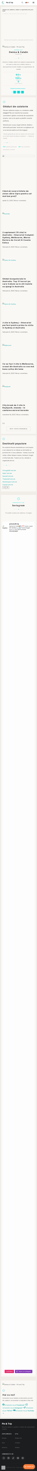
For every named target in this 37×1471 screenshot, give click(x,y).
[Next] (7, 487)
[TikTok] (13, 1458)
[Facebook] (8, 1458)
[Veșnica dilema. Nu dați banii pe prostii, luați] (29, 1153)
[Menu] (33, 3)
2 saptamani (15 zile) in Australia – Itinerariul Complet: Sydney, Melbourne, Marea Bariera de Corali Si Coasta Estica (18, 237)
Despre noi (18, 1438)
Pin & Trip (7, 1423)
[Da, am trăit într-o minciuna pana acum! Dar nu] (7, 1253)
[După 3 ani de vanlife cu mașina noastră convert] (7, 588)
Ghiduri (17, 1447)
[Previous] (4, 487)
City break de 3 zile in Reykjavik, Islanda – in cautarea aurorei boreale (15, 408)
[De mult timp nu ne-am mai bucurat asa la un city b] (29, 843)
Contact (17, 1443)
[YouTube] (18, 1458)
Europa (4, 1438)
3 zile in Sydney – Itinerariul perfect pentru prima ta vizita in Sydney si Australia (17, 325)
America (4, 1447)
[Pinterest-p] (22, 92)
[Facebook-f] (18, 92)
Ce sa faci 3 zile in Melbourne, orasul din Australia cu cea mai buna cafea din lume (18, 366)
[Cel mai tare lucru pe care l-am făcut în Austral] (29, 697)
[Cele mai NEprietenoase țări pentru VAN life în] (19, 591)
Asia (3, 1443)
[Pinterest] (22, 1458)
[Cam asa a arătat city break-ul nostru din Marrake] (19, 809)
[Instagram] (14, 92)
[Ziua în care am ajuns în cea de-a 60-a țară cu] (19, 1220)
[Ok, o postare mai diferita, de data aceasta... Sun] (7, 947)
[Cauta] (22, 2)
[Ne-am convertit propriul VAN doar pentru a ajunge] (7, 703)
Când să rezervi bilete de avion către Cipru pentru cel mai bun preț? (17, 193)
